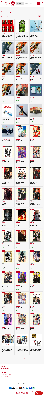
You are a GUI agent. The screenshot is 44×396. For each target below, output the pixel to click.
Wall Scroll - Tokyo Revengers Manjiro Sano (35, 225)
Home (2, 8)
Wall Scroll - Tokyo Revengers (20, 141)
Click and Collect (19, 391)
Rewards (24, 391)
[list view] (42, 16)
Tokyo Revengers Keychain (7, 57)
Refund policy (25, 392)
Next (25, 358)
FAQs (40, 391)
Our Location (8, 391)
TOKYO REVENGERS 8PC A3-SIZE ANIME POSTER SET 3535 (7, 350)
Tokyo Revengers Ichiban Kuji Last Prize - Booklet (35, 350)
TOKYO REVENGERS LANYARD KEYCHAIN (6, 120)
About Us (3, 391)
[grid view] (39, 16)
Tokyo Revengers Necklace (21, 98)
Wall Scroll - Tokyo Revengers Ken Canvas (35, 204)
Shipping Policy (35, 391)
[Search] (38, 3)
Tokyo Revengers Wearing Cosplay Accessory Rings (7, 36)
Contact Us (13, 391)
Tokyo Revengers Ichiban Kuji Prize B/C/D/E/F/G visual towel (22, 36)
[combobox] (30, 3)
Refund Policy (29, 391)
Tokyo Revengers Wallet (35, 119)
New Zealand (21, 383)
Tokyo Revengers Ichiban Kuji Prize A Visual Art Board (22, 350)
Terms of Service (19, 392)
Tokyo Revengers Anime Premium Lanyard (35, 36)
